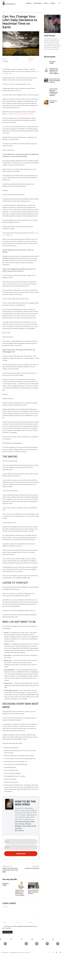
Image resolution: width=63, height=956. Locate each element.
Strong (28, 3)
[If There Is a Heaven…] (46, 102)
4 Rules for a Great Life (32, 868)
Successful (37, 3)
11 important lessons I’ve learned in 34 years (19, 114)
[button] (59, 3)
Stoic (46, 3)
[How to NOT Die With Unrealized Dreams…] (33, 885)
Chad (6, 61)
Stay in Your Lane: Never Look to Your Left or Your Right (10, 870)
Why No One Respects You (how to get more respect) (19, 892)
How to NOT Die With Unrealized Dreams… (33, 891)
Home (3, 12)
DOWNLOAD (20, 854)
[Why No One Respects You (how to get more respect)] (20, 885)
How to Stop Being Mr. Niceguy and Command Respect (54, 92)
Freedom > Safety (5, 884)
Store (52, 3)
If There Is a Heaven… (53, 101)
